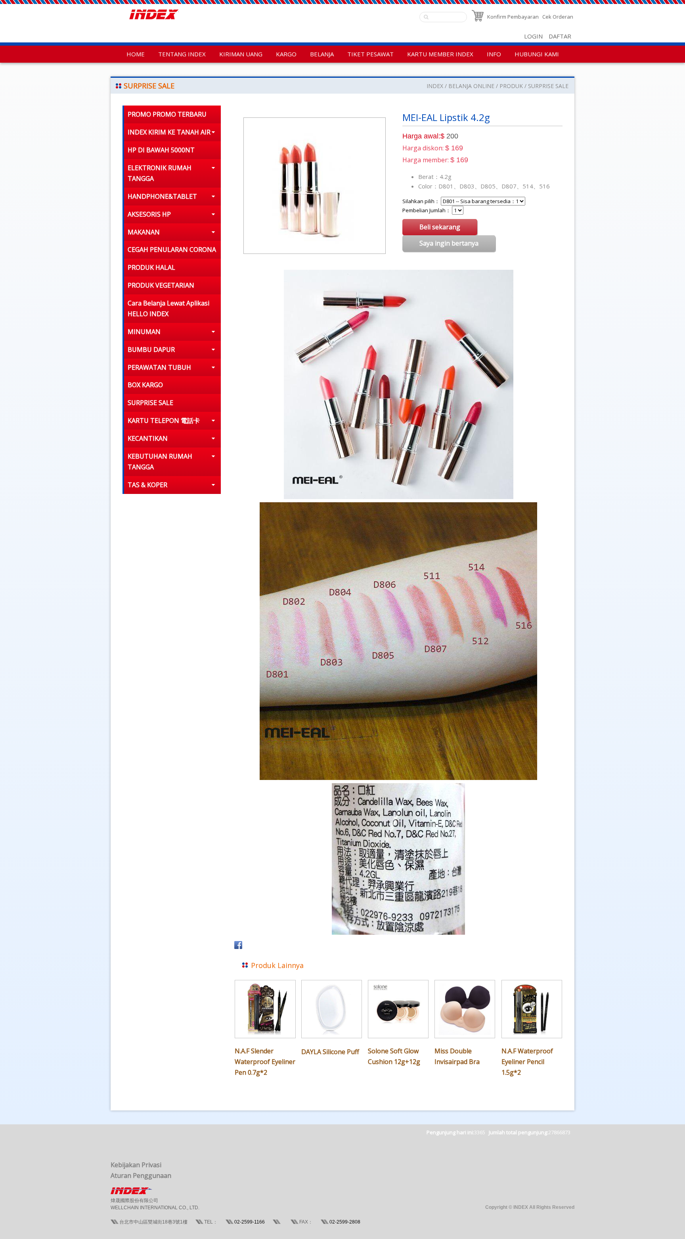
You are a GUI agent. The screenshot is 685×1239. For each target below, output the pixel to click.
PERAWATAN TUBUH (159, 367)
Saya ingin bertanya (448, 243)
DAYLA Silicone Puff (330, 1051)
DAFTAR (560, 36)
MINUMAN (144, 331)
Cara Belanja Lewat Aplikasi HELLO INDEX (168, 308)
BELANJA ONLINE (471, 86)
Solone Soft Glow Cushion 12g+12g (394, 1056)
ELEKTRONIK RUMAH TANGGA (159, 173)
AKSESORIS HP (149, 214)
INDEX (435, 86)
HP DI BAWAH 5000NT (161, 150)
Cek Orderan (557, 16)
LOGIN (533, 36)
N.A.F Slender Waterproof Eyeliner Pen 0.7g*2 (265, 1062)
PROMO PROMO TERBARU (167, 114)
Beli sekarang (439, 227)
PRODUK (511, 86)
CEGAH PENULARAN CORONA (172, 249)
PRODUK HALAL (151, 267)
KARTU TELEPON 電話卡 (164, 420)
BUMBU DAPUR (151, 349)
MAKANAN (144, 232)
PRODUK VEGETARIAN (161, 285)
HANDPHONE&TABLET (162, 196)
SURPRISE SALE (548, 86)
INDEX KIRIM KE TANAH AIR (169, 132)
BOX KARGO (145, 384)
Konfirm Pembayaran (513, 16)
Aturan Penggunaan (141, 1175)
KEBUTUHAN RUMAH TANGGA (160, 461)
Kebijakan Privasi (136, 1164)
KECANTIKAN (148, 438)
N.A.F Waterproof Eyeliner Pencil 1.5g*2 (527, 1062)
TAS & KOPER (147, 484)
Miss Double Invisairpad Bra (457, 1056)
